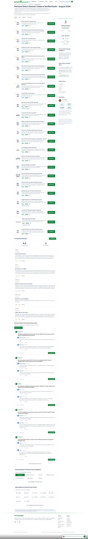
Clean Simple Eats (62, 92)
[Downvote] (22, 342)
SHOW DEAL (51, 105)
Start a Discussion (18, 327)
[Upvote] (20, 342)
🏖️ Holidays (41, 1)
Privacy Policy (69, 522)
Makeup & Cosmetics (50, 474)
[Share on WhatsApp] (68, 38)
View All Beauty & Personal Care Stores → (35, 505)
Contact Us (69, 524)
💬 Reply (23, 260)
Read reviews (63, 75)
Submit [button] (51, 1)
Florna (60, 90)
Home (15, 4)
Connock (60, 88)
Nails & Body (30, 478)
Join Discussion (51, 432)
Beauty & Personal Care (23, 4)
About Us (68, 518)
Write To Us (69, 526)
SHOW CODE (51, 23)
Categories (34, 1)
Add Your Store (61, 524)
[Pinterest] (20, 522)
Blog (47, 1)
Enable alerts (62, 70)
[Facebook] (15, 522)
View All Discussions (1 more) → (35, 463)
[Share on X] (66, 38)
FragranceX (61, 84)
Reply (26, 342)
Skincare (40, 478)
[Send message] (85, 537)
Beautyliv (60, 86)
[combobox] (66, 2)
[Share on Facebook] (63, 38)
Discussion (30, 17)
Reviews (24, 17)
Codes (15, 17)
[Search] (72, 1)
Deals (20, 17)
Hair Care (40, 474)
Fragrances (31, 4)
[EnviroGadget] (22, 1)
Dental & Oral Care (30, 474)
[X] (17, 522)
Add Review (52, 238)
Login (56, 1)
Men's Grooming (20, 478)
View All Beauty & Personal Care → (35, 481)
